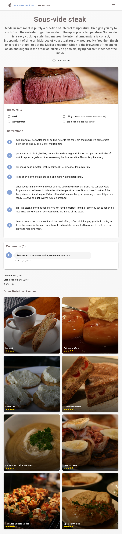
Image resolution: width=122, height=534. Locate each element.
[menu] (114, 5)
